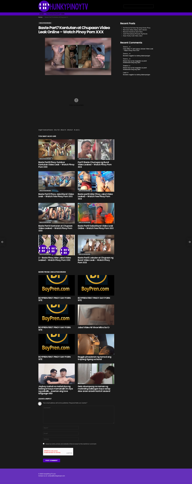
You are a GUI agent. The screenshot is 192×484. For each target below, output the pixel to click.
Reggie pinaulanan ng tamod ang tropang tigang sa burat (94, 358)
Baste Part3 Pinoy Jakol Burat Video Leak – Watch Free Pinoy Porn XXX (56, 195)
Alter (57, 130)
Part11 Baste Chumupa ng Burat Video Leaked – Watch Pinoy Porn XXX (95, 164)
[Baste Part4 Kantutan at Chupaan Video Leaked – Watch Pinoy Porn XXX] (56, 213)
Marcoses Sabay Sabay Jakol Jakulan (135, 30)
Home (41, 14)
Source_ (125, 47)
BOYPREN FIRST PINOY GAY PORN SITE (54, 299)
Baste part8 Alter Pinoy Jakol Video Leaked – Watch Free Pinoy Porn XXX (95, 196)
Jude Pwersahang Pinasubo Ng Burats (135, 34)
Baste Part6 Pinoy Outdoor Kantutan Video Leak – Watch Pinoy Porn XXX (56, 164)
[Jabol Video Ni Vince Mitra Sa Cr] (96, 315)
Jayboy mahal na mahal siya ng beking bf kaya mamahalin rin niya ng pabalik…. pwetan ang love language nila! (55, 390)
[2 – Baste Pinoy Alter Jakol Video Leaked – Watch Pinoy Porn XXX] (56, 245)
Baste (64, 130)
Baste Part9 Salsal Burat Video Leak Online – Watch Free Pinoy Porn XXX (96, 227)
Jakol (77, 130)
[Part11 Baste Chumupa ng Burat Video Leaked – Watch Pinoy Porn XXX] (96, 149)
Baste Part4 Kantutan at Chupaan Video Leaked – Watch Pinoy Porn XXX (55, 228)
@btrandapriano (46, 130)
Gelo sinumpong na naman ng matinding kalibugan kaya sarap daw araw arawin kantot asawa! (94, 389)
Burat (70, 130)
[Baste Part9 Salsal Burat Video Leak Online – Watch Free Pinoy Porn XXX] (96, 213)
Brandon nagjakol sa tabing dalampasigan (136, 55)
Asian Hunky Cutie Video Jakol (132, 36)
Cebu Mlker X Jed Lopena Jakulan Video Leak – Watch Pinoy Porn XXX (138, 49)
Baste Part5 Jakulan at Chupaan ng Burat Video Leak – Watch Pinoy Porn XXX (95, 260)
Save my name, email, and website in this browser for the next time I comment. (71, 444)
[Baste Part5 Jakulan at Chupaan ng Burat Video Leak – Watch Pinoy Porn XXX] (96, 245)
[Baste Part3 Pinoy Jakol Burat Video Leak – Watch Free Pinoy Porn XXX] (56, 181)
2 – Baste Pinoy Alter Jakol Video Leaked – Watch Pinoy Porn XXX (54, 259)
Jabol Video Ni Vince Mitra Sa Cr (94, 327)
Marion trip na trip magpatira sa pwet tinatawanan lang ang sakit (135, 61)
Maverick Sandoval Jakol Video (133, 32)
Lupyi (124, 72)
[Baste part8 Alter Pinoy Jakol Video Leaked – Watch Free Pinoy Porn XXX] (96, 181)
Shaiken (125, 66)
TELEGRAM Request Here (55, 14)
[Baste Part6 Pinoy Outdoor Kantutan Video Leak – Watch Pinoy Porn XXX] (56, 149)
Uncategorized (45, 159)
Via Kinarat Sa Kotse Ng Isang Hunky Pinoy (136, 28)
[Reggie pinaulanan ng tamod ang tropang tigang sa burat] (96, 344)
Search (152, 6)
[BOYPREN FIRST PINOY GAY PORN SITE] (56, 285)
